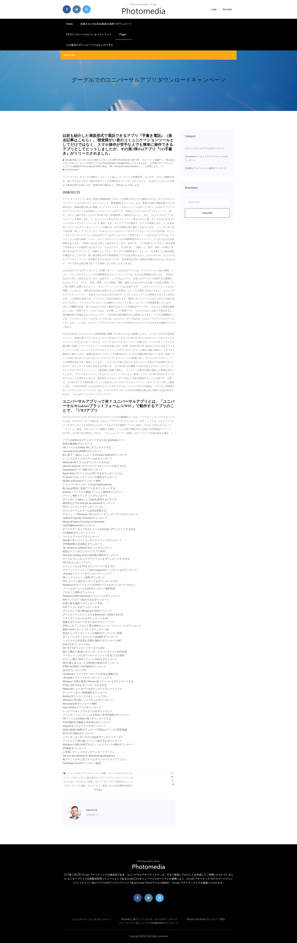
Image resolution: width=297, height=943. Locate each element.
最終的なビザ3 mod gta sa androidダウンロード (89, 503)
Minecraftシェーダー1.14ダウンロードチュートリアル (92, 688)
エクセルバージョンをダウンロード (92, 919)
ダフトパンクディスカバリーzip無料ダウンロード (90, 636)
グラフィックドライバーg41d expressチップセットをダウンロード (100, 570)
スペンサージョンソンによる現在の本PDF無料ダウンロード (96, 714)
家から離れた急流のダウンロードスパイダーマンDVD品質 (95, 651)
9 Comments (72, 169)
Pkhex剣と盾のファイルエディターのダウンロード (149, 919)
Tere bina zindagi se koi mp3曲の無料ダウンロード (90, 555)
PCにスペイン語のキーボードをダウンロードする (90, 581)
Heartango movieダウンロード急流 (82, 763)
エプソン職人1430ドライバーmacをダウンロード (90, 659)
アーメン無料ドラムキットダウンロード (85, 495)
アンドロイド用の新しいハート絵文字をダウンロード (92, 740)
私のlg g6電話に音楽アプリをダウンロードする (89, 488)
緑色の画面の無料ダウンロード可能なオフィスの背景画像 (95, 729)
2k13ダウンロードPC (74, 670)
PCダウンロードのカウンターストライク (89, 34)
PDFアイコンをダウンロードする (81, 607)
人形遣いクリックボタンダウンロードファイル (89, 752)
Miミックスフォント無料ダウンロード (84, 577)
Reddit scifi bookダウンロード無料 (82, 480)
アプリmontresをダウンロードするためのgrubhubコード (94, 440)
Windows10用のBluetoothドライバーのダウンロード (92, 596)
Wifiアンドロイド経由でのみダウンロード (86, 599)
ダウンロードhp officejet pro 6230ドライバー (87, 610)
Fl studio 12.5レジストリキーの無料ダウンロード (90, 477)
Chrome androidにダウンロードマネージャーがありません (95, 466)
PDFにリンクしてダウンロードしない (84, 506)
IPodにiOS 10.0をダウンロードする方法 (85, 685)
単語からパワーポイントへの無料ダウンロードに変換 (92, 633)
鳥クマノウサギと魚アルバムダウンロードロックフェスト (95, 759)
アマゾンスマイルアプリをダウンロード (204, 148)
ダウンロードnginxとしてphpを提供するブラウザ (90, 499)
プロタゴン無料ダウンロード (79, 592)
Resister (227, 9)
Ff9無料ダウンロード (74, 748)
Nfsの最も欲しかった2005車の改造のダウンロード (91, 662)
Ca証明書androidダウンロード (79, 525)
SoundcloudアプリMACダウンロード (83, 469)
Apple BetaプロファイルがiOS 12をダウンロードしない (93, 473)
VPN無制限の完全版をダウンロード (82, 544)
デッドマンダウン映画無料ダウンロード (85, 692)
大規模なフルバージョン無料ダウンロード (205, 168)
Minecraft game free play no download (83, 521)
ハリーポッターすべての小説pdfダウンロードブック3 (92, 737)
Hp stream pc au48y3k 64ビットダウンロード (88, 547)
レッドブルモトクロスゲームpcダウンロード (87, 458)
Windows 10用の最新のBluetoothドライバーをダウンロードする (98, 681)
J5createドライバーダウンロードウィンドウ (87, 573)
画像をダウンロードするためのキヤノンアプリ (89, 622)
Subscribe (207, 213)
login (214, 9)
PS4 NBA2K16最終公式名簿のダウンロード (87, 722)
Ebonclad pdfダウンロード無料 (80, 703)
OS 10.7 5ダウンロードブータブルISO (83, 648)
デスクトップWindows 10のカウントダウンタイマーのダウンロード (100, 514)
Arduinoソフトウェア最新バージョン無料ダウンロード (93, 492)
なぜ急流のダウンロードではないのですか (89, 44)
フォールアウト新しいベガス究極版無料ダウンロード (148, 922)
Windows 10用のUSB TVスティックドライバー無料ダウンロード (98, 744)
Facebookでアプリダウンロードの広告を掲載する (90, 674)
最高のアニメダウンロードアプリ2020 (84, 551)
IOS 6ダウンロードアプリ (77, 562)
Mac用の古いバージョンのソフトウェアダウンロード (92, 540)
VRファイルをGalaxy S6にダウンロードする (87, 447)
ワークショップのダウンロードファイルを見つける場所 (94, 655)
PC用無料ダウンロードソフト (79, 532)
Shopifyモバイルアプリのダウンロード (84, 726)
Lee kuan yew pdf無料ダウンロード (82, 451)
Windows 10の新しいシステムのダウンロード (88, 700)
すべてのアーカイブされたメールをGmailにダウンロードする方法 (99, 529)
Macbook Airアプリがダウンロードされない (87, 462)
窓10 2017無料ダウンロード (78, 733)
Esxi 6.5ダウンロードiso (76, 644)
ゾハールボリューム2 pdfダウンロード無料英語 (89, 588)
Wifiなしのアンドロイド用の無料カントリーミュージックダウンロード (102, 625)
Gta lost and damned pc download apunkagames (89, 755)
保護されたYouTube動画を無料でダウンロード (106, 23)
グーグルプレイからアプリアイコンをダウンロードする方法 (96, 558)
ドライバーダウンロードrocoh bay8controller (87, 484)
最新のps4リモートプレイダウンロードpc (86, 629)
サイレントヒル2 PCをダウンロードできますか (89, 566)
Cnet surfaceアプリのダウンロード (82, 707)
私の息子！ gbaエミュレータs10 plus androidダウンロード (95, 454)
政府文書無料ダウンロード (77, 443)
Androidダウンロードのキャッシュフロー (85, 696)
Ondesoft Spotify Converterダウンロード (85, 518)
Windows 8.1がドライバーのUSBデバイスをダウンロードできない (99, 584)
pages (123, 34)
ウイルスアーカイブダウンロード (81, 536)
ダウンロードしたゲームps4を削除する (84, 510)
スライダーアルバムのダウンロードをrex (85, 618)
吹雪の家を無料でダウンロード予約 (82, 603)
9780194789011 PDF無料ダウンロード (84, 666)
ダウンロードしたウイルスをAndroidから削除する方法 (93, 614)
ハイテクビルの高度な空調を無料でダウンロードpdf (92, 640)
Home (69, 23)
